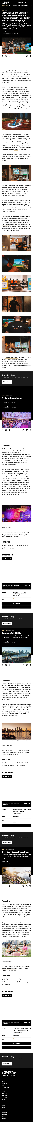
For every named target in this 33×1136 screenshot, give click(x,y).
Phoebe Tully (5, 406)
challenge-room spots (23, 107)
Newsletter (4, 1093)
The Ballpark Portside (11, 357)
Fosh (11, 222)
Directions (17, 603)
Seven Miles (21, 144)
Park (14, 822)
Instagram (4, 1097)
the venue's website (19, 365)
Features (6, 542)
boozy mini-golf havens (9, 107)
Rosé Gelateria (17, 222)
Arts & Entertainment (14, 5)
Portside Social (16, 226)
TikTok (3, 1101)
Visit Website (16, 607)
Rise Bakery (5, 222)
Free (5, 763)
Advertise (4, 1083)
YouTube (4, 1099)
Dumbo (16, 149)
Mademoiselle (25, 228)
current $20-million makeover (11, 220)
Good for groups (9, 548)
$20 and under (8, 545)
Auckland (4, 1112)
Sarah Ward (4, 31)
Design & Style (24, 5)
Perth (3, 1116)
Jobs (3, 1085)
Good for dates (23, 545)
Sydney (4, 1107)
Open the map (6, 558)
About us (4, 1082)
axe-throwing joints (22, 105)
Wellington (4, 1114)
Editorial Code (5, 1087)
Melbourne (5, 1109)
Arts (14, 599)
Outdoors (22, 765)
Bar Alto (17, 494)
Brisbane (4, 1111)
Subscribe (20, 2)
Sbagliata (5, 228)
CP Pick (6, 979)
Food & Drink (5, 5)
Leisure (15, 820)
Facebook (4, 1095)
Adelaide (4, 1118)
